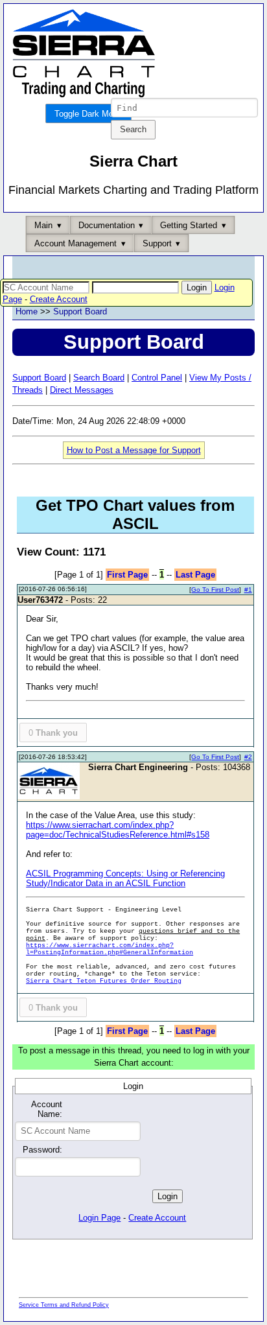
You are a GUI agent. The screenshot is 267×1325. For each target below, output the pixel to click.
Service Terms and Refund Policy (64, 1305)
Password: (42, 1150)
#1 (248, 589)
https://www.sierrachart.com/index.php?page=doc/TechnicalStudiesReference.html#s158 (117, 829)
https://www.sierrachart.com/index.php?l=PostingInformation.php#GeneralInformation (109, 949)
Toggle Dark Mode (88, 114)
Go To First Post (215, 589)
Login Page (99, 1218)
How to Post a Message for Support (134, 450)
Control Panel (157, 377)
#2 (248, 756)
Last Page (195, 575)
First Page (127, 575)
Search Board (98, 377)
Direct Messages (81, 390)
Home (27, 311)
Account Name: (46, 1109)
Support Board (80, 311)
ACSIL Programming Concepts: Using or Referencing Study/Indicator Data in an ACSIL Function (125, 878)
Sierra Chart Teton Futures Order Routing (103, 981)
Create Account (58, 299)
